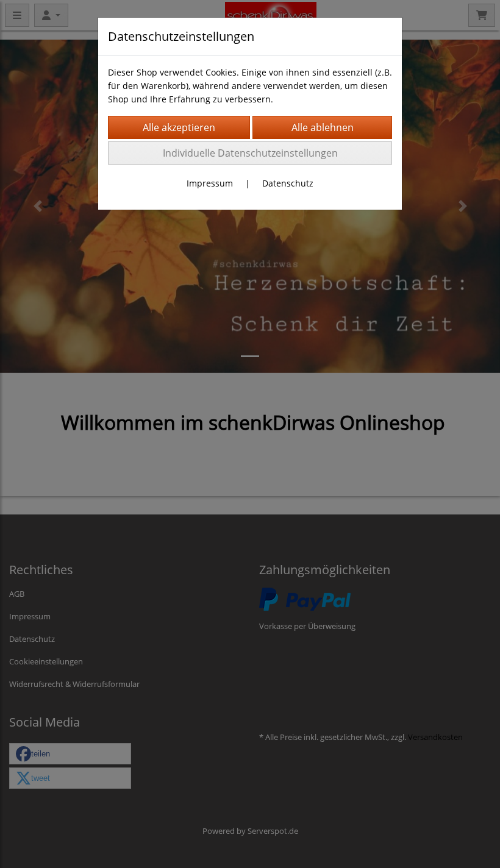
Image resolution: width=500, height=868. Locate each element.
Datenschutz (287, 183)
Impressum (210, 183)
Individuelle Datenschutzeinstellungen (250, 153)
